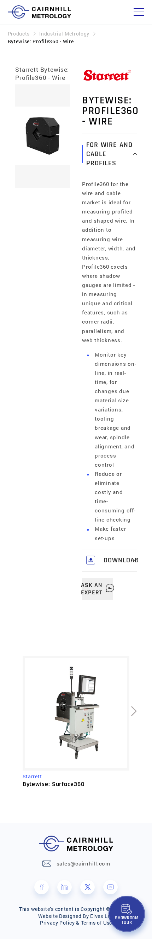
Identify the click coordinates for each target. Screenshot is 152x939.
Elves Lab (101, 916)
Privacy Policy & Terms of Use (76, 922)
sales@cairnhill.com (83, 863)
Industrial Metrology (64, 33)
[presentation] (23, 137)
